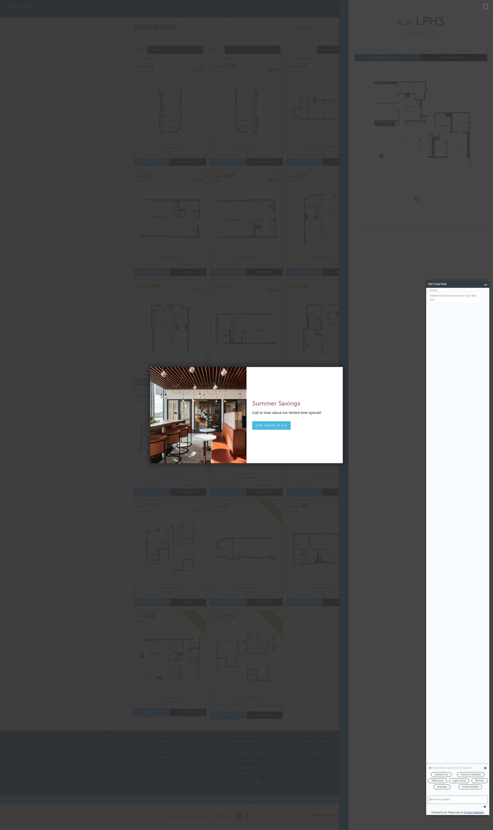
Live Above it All (271, 425)
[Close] (486, 6)
